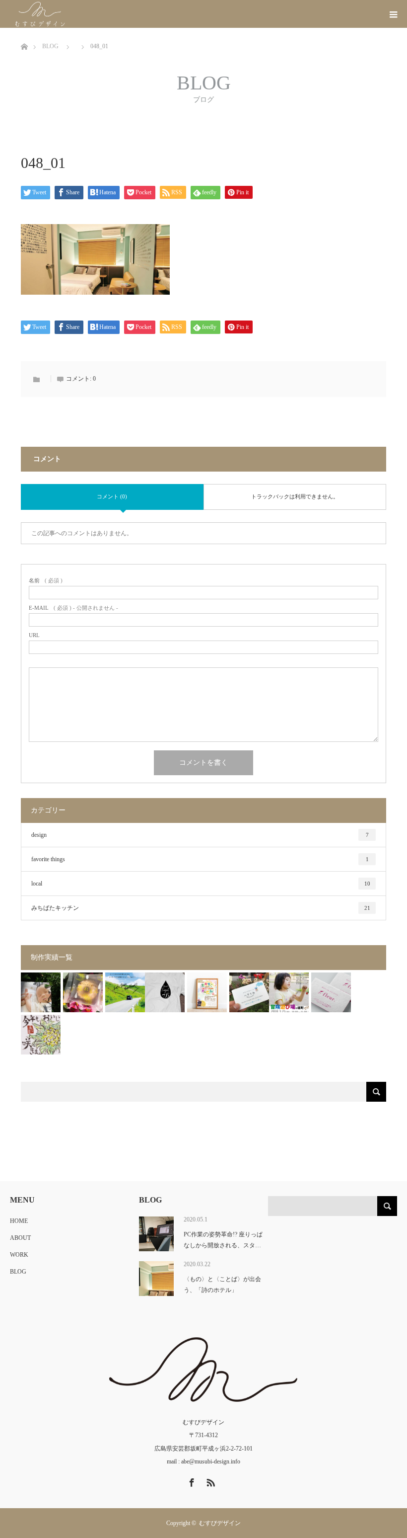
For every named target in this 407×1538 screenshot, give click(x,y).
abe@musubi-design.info (210, 1461)
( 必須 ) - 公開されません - (73, 608)
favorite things (200, 859)
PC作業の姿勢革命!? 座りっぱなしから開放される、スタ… (223, 1240)
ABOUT (20, 1237)
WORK (19, 1254)
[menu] (393, 14)
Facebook (190, 1480)
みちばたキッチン (200, 907)
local (200, 883)
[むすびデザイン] (72, 14)
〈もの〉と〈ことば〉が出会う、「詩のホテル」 (222, 1285)
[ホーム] (24, 31)
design (200, 834)
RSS (209, 1480)
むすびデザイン (220, 1523)
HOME (19, 1220)
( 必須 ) (46, 580)
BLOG (18, 1271)
